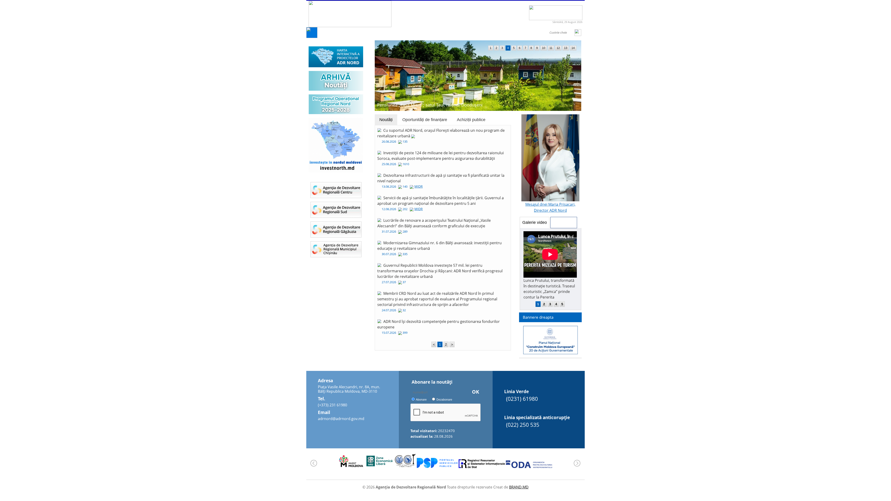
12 (558, 48)
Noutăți (386, 119)
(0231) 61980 (522, 398)
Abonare (421, 399)
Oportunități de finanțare (424, 119)
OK (475, 392)
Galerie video (534, 222)
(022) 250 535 (522, 424)
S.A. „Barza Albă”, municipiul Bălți (409, 105)
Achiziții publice (471, 119)
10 (543, 48)
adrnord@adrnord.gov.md (341, 418)
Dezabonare (444, 399)
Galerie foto (564, 222)
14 (573, 48)
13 (565, 48)
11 (550, 48)
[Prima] (311, 37)
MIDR (418, 186)
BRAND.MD (519, 487)
